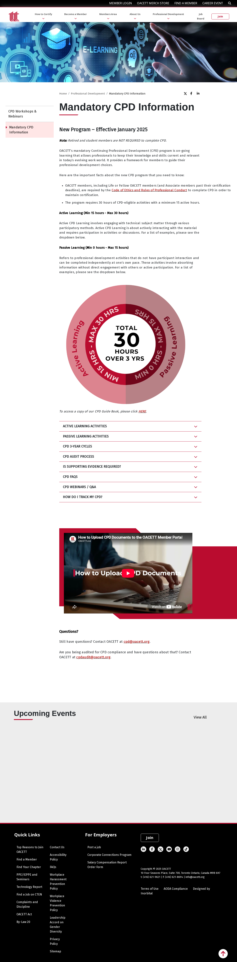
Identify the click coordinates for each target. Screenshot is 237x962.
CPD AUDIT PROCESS (78, 457)
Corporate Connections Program (109, 855)
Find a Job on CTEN (29, 894)
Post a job (94, 847)
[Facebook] (191, 93)
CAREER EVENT (212, 3)
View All (200, 717)
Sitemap (55, 951)
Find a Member (26, 859)
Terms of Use (149, 888)
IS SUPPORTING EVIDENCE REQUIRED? (92, 467)
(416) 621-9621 (151, 877)
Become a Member (75, 14)
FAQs (53, 867)
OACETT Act (24, 914)
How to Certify (43, 14)
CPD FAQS (70, 477)
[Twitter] (185, 93)
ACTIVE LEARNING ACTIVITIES (85, 426)
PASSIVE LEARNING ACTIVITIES (86, 436)
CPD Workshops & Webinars (22, 113)
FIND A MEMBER (185, 3)
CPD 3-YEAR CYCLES (77, 446)
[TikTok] (186, 849)
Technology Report (29, 887)
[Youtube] (169, 849)
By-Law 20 (23, 922)
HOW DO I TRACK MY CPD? (82, 497)
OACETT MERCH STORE (153, 3)
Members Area (108, 14)
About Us (135, 14)
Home (63, 93)
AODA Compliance (176, 888)
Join (220, 16)
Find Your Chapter (28, 867)
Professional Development (168, 14)
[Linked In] (198, 93)
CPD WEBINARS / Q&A (79, 487)
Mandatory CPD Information (21, 129)
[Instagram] (177, 849)
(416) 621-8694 (174, 877)
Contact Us (57, 847)
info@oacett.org (195, 877)
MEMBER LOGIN (120, 3)
